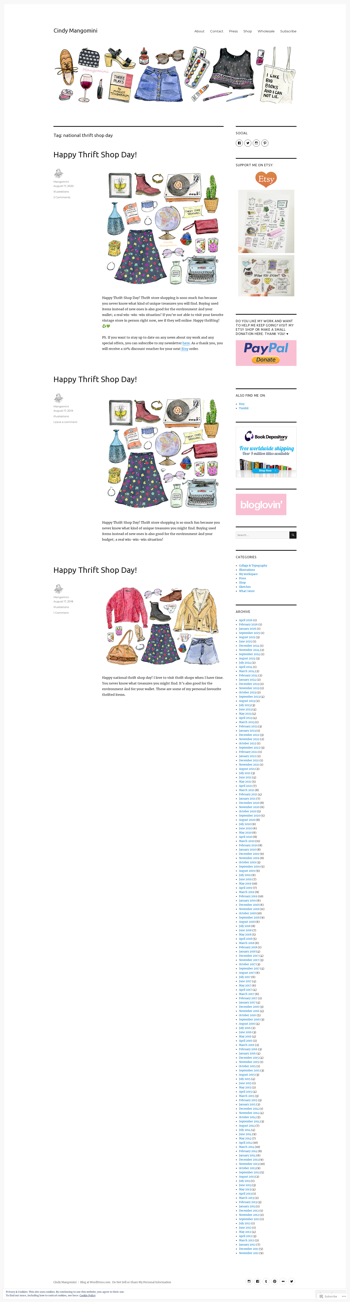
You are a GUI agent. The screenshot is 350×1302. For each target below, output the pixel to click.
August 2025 (247, 637)
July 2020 (245, 824)
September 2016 (249, 1019)
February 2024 (248, 675)
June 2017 (245, 981)
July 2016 (245, 1028)
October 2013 (247, 1168)
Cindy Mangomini (75, 30)
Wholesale (266, 31)
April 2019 (245, 888)
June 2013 (245, 1185)
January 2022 (247, 756)
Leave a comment (65, 422)
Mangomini (61, 181)
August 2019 (247, 871)
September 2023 (249, 696)
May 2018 (245, 934)
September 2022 (249, 747)
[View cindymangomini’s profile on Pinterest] (264, 143)
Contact (216, 31)
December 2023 (249, 684)
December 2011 (248, 1249)
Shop (247, 31)
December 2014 (249, 1108)
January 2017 (247, 1002)
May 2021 (245, 781)
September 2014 (249, 1121)
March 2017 (246, 994)
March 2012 (246, 1240)
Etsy (184, 349)
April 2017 (245, 990)
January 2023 (247, 730)
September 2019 (249, 866)
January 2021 (247, 798)
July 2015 (245, 1079)
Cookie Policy (88, 1295)
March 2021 (246, 790)
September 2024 (249, 654)
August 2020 (247, 820)
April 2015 (245, 1091)
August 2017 (247, 973)
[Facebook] (257, 1281)
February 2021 (248, 794)
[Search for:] (262, 535)
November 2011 (249, 1253)
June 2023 (245, 709)
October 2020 (247, 811)
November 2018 (249, 909)
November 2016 (249, 1011)
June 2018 (245, 930)
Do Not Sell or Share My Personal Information (141, 1282)
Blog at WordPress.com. (95, 1282)
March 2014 (246, 1147)
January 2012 (247, 1244)
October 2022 (247, 743)
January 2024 (247, 679)
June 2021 (245, 777)
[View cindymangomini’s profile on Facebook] (239, 143)
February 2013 (248, 1202)
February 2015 (248, 1100)
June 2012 (245, 1227)
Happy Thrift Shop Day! (95, 154)
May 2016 (245, 1036)
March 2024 (247, 671)
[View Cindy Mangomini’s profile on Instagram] (256, 143)
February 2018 (248, 947)
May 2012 (245, 1232)
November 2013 (249, 1164)
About (199, 31)
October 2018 (247, 913)
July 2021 (245, 773)
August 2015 (247, 1074)
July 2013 (244, 1181)
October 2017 (247, 964)
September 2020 (249, 815)
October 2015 (247, 1066)
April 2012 (245, 1236)
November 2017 (249, 960)
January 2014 (247, 1155)
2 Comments (61, 197)
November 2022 (249, 739)
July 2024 (245, 662)
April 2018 (245, 939)
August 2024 (247, 658)
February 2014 (248, 1151)
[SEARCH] (293, 535)
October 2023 (247, 692)
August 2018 (247, 922)
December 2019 (249, 854)
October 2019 (247, 862)
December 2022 (249, 735)
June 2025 (245, 641)
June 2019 (245, 879)
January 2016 (247, 1053)
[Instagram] (249, 1281)
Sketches (245, 587)
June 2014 (245, 1134)
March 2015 (246, 1096)
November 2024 (249, 650)
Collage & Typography (253, 565)
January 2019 (247, 900)
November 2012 (249, 1215)
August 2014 (247, 1125)
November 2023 (249, 688)
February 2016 (248, 1049)
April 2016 (245, 1040)
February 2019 (248, 896)
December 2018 (249, 905)
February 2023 (248, 726)
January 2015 (247, 1104)
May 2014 (245, 1138)
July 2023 (245, 705)
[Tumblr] (266, 1281)
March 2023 (246, 722)
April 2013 (245, 1193)
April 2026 (246, 620)
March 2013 (246, 1198)
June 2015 (245, 1083)
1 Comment (61, 612)
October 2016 (247, 1015)
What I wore (247, 591)
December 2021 (249, 760)
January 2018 (247, 951)
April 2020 (245, 837)
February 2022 (248, 752)
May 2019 (245, 883)
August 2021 (247, 769)
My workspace (248, 574)
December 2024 (249, 645)
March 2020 (247, 841)
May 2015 (245, 1087)
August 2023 (247, 701)
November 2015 (249, 1062)
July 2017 (245, 977)
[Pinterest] (274, 1281)
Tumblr (244, 408)
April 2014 (245, 1142)
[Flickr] (283, 1281)
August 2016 (247, 1023)
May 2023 (245, 713)
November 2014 (249, 1113)
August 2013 (247, 1176)
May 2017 (245, 985)
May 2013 (245, 1189)
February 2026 (248, 624)
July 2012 (245, 1223)
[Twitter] (291, 1281)
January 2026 (247, 628)
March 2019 (246, 892)
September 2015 (249, 1070)
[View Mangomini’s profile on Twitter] (247, 143)
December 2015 (249, 1057)
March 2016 (246, 1045)
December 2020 (249, 803)
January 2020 (247, 849)
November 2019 (249, 858)
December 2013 (249, 1159)
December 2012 (249, 1210)
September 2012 (249, 1219)
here (186, 343)
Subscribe (288, 31)
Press (233, 31)
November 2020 (249, 807)
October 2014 (247, 1117)
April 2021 (245, 786)
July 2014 (245, 1130)
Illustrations (61, 191)
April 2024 (245, 667)
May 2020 (245, 832)
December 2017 (249, 956)
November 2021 (249, 764)
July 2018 (245, 926)
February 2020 (248, 845)
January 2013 (247, 1206)
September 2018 (249, 917)
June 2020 (245, 828)
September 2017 (249, 968)
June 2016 (245, 1032)
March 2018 (246, 943)
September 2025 (249, 633)
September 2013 (249, 1172)
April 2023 (245, 718)
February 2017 (248, 998)
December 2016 (249, 1007)
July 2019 (245, 875)
